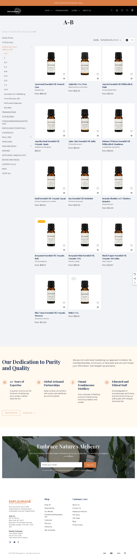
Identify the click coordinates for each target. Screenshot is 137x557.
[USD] (132, 10)
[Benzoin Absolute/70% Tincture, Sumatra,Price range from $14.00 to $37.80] (118, 177)
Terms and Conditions (88, 470)
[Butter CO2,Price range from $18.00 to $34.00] (85, 292)
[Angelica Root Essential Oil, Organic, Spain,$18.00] (51, 120)
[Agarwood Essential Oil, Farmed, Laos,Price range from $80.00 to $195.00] (51, 63)
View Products (11, 413)
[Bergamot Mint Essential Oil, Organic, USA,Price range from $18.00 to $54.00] (85, 235)
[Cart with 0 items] (127, 10)
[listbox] (110, 40)
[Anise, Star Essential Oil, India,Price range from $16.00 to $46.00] (85, 120)
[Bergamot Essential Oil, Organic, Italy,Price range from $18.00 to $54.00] (51, 235)
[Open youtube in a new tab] (14, 542)
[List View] (132, 40)
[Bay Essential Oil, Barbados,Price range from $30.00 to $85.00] (85, 177)
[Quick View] (62, 77)
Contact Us (27, 413)
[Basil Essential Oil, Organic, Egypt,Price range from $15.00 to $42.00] (51, 177)
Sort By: (96, 40)
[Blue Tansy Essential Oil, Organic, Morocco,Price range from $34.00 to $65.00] (51, 292)
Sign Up (90, 465)
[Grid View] (127, 40)
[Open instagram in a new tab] (10, 542)
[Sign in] (112, 10)
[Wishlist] (62, 72)
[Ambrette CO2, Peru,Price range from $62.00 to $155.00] (85, 63)
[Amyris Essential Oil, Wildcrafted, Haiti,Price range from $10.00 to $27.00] (118, 63)
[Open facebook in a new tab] (18, 542)
